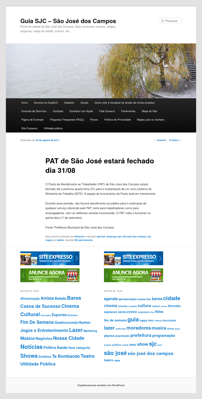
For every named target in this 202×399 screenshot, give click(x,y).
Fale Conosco (107, 111)
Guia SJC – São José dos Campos (68, 20)
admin (60, 240)
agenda (111, 298)
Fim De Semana (37, 322)
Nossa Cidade (68, 337)
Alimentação (30, 298)
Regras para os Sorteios (151, 119)
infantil (158, 320)
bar (149, 299)
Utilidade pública (53, 128)
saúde (125, 344)
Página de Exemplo (32, 119)
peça (177, 328)
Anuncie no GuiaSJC (46, 102)
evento (132, 311)
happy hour (147, 320)
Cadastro (69, 102)
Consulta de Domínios (34, 111)
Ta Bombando (66, 356)
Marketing (90, 331)
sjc (149, 236)
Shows (29, 355)
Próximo (175, 140)
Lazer (76, 329)
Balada (60, 298)
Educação (46, 315)
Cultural (30, 314)
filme (159, 311)
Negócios (44, 338)
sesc (133, 344)
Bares (74, 297)
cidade (171, 298)
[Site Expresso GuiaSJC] (49, 264)
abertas (101, 236)
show (142, 344)
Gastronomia (66, 322)
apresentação (127, 299)
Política (49, 347)
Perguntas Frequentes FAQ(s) (67, 119)
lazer (109, 327)
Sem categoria (79, 347)
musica (159, 328)
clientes (122, 306)
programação (163, 335)
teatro (108, 360)
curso (164, 306)
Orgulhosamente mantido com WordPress (101, 385)
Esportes (59, 314)
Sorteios (44, 356)
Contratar (58, 111)
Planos (94, 119)
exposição (144, 312)
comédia (132, 306)
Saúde (62, 347)
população (122, 336)
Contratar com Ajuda (81, 111)
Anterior (160, 140)
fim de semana (115, 320)
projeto (107, 344)
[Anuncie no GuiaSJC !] (49, 281)
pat (119, 236)
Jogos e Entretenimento (44, 330)
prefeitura (141, 335)
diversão (174, 305)
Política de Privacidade (117, 119)
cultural (156, 306)
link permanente (84, 240)
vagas (48, 240)
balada (142, 299)
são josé (115, 353)
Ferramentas (128, 111)
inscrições (169, 320)
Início (24, 102)
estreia (122, 312)
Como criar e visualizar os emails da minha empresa (124, 102)
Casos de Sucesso (40, 306)
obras (170, 328)
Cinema (70, 305)
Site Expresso (29, 128)
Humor (84, 322)
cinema (110, 305)
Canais (84, 102)
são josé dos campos (134, 236)
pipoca (109, 335)
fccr (152, 312)
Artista (47, 298)
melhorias (120, 328)
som (160, 344)
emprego (112, 236)
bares (157, 298)
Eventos (72, 315)
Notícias (79, 236)
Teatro (88, 355)
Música (27, 338)
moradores (138, 327)
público (117, 345)
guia (133, 319)
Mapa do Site (149, 111)
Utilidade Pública (37, 364)
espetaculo (110, 312)
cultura (144, 305)
